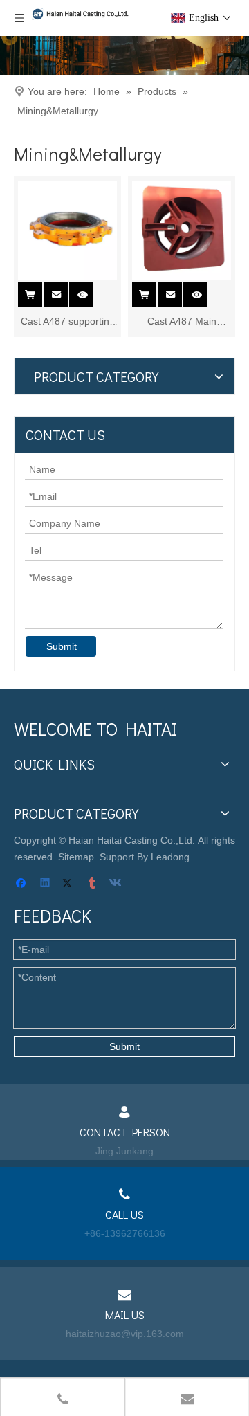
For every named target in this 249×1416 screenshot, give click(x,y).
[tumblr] (93, 884)
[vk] (116, 884)
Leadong (170, 856)
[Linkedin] (46, 884)
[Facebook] (22, 884)
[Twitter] (69, 884)
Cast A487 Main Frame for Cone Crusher (181, 322)
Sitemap (76, 856)
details (90, 290)
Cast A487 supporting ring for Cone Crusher (68, 322)
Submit (61, 646)
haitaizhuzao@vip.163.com (125, 1333)
